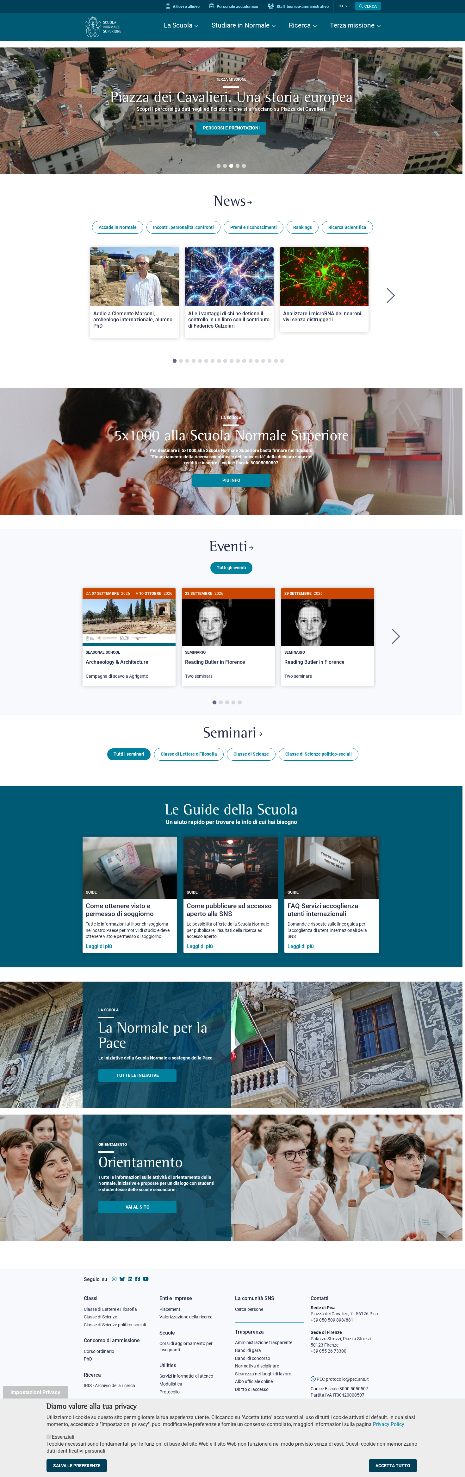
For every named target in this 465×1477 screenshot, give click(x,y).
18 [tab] (282, 361)
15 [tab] (263, 361)
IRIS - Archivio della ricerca (109, 1385)
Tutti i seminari (129, 754)
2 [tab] (225, 166)
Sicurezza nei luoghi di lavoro (263, 1373)
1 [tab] (218, 166)
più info (231, 480)
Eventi (228, 547)
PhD (88, 1358)
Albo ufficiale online (254, 1381)
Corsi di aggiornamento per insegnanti (186, 1346)
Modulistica (170, 1383)
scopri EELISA (231, 117)
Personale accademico (237, 6)
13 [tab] (250, 361)
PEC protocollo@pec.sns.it (342, 1379)
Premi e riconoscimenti (253, 227)
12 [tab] (244, 361)
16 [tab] (269, 361)
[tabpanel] (134, 295)
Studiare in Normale (241, 25)
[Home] (103, 27)
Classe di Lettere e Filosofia (189, 754)
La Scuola (178, 25)
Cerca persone (249, 1309)
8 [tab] (219, 361)
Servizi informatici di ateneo (186, 1376)
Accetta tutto (392, 1465)
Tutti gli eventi (231, 567)
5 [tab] (244, 166)
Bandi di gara (248, 1350)
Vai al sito (138, 1207)
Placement (169, 1309)
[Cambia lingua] (346, 6)
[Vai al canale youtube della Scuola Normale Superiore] (146, 1279)
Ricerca (300, 25)
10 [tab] (231, 361)
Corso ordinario (99, 1351)
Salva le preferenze (76, 1465)
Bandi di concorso (252, 1358)
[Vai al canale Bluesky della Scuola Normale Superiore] (122, 1279)
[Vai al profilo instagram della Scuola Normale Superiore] (114, 1279)
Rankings (302, 227)
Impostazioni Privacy (35, 1392)
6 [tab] (206, 361)
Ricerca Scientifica (347, 227)
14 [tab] (257, 361)
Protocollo (169, 1391)
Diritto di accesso (252, 1389)
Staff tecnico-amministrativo (302, 6)
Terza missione (352, 25)
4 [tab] (237, 166)
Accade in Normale (118, 227)
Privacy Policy (388, 1424)
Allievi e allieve (186, 6)
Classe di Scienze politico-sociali (318, 754)
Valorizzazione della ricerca (186, 1316)
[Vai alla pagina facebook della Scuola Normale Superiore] (137, 1279)
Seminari (229, 734)
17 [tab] (276, 361)
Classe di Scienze (251, 754)
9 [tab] (225, 361)
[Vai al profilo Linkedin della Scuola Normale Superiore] (130, 1279)
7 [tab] (212, 361)
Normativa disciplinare (257, 1365)
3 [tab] (231, 166)
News (230, 202)
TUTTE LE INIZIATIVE (137, 1075)
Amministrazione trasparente (263, 1342)
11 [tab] (238, 361)
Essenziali (63, 1437)
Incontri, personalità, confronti (183, 227)
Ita (341, 6)
